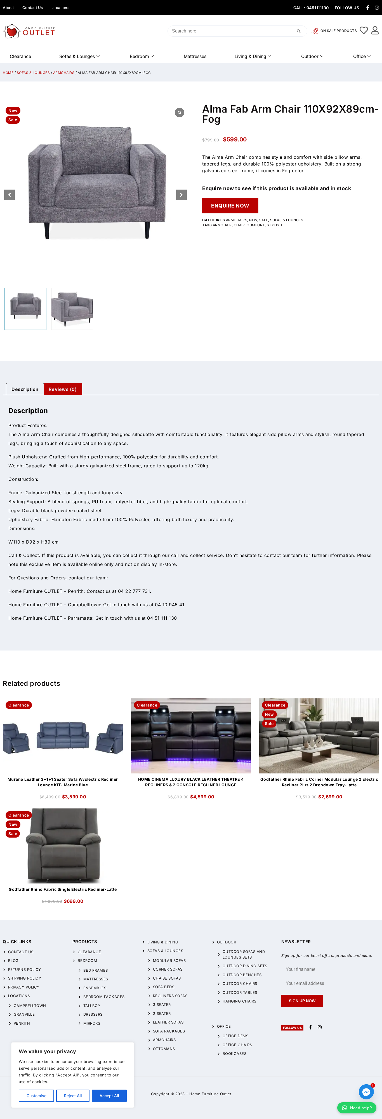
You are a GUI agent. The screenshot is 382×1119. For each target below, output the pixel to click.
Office (359, 56)
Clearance (20, 56)
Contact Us (32, 7)
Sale (263, 220)
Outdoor (310, 56)
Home (8, 73)
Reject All (73, 1095)
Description (25, 389)
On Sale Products (338, 31)
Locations (60, 7)
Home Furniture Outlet (210, 1094)
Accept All (109, 1095)
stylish (274, 225)
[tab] (25, 389)
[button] (181, 195)
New (253, 220)
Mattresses (195, 56)
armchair (222, 225)
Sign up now (302, 1001)
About (8, 7)
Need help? (361, 1108)
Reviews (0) (63, 389)
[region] (72, 1075)
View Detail (63, 703)
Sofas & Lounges (77, 56)
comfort (256, 225)
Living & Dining (250, 56)
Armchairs (64, 73)
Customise (36, 1095)
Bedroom (139, 56)
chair (239, 225)
